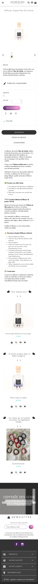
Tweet (11, 114)
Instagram (22, 544)
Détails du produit (19, 137)
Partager (6, 114)
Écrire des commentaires (15, 83)
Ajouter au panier (11, 108)
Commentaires (19, 143)
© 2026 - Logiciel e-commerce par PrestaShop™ (19, 579)
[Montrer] (16, 342)
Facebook (16, 544)
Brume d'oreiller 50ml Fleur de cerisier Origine (18, 334)
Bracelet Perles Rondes (18, 464)
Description (19, 132)
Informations (14, 572)
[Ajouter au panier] (12, 342)
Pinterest (16, 114)
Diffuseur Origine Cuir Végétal (18, 398)
